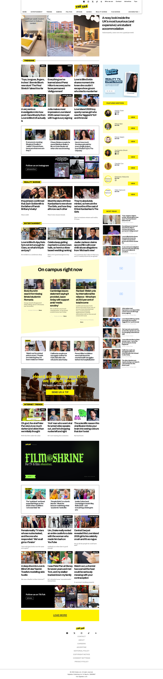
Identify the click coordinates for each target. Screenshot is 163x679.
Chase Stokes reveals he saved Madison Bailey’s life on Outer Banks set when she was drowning (60, 145)
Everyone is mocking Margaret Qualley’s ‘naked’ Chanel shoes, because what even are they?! (35, 146)
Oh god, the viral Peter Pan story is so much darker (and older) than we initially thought (32, 427)
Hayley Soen (119, 110)
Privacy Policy (81, 662)
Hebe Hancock (120, 190)
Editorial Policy (81, 651)
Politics (69, 12)
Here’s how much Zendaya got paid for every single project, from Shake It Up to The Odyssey (84, 146)
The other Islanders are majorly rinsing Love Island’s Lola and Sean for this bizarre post (130, 363)
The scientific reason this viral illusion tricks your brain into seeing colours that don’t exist (86, 427)
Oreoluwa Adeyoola (122, 177)
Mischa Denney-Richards (86, 319)
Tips (135, 1)
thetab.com (78, 672)
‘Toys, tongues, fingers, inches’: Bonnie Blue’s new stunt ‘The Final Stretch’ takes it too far (130, 218)
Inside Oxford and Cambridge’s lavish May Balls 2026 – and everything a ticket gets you (84, 505)
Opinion (79, 12)
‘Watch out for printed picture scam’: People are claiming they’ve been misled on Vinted (34, 356)
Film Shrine (115, 12)
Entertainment (36, 12)
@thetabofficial (31, 169)
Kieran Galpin (119, 137)
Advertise (127, 1)
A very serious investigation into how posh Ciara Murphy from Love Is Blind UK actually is (33, 115)
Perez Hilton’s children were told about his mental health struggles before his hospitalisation (85, 356)
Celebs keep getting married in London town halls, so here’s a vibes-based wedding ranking (60, 246)
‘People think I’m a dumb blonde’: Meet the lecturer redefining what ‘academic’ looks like (60, 504)
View (133, 117)
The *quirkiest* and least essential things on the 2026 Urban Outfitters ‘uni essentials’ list (35, 504)
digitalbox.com (83, 676)
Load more (60, 615)
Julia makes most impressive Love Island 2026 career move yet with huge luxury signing (130, 311)
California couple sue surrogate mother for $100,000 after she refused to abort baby (58, 356)
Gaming (59, 12)
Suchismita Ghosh (121, 150)
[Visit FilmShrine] (60, 461)
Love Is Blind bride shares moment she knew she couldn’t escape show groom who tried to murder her (85, 85)
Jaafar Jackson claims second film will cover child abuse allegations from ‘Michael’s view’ (85, 246)
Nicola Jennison (58, 316)
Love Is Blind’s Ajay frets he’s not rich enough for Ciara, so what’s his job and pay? (33, 246)
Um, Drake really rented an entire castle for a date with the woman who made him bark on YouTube (60, 536)
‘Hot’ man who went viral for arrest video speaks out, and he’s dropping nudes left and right (60, 427)
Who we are (109, 1)
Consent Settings (81, 658)
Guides (89, 12)
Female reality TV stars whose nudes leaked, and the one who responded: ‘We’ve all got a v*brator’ (32, 536)
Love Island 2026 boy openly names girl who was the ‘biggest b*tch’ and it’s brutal (130, 320)
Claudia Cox (119, 163)
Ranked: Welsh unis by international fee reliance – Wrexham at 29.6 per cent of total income (86, 296)
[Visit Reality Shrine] (121, 81)
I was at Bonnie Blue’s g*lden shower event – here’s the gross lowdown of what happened (131, 342)
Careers (81, 644)
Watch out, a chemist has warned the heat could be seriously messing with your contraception (84, 572)
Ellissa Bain (119, 124)
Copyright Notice (81, 654)
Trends (49, 12)
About (81, 640)
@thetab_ (30, 598)
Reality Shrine (101, 12)
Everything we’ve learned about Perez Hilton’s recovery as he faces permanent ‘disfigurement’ (59, 85)
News (25, 12)
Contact (118, 1)
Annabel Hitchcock (33, 310)
